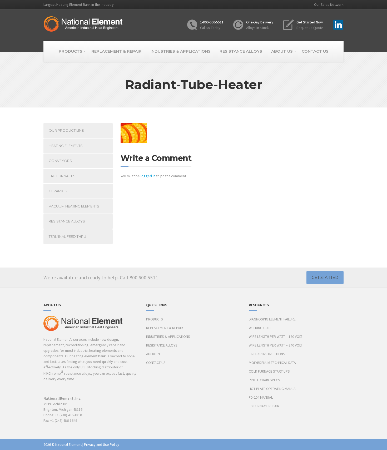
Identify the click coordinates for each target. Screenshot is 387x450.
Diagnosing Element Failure (272, 319)
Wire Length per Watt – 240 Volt (275, 345)
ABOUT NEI (154, 354)
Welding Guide (260, 327)
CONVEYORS (60, 161)
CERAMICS (58, 191)
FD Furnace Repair (264, 406)
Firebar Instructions (267, 354)
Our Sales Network (329, 4)
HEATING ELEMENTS (66, 146)
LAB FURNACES (62, 176)
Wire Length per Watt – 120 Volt (275, 336)
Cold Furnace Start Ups (269, 371)
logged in (148, 176)
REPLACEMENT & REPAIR (164, 327)
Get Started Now (309, 22)
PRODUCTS (154, 319)
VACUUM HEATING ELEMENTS (74, 206)
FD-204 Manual (261, 397)
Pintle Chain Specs (264, 380)
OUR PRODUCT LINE (66, 130)
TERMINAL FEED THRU (67, 236)
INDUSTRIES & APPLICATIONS (168, 336)
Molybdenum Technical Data (272, 362)
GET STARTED (325, 277)
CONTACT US (156, 362)
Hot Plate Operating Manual (273, 388)
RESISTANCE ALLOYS (67, 221)
